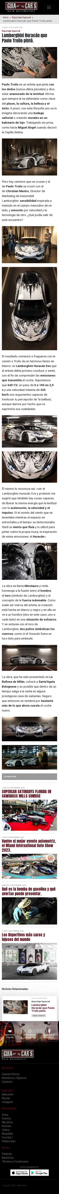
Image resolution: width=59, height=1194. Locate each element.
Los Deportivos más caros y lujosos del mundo (23, 937)
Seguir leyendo (39, 1016)
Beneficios (8, 1157)
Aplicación (7, 1094)
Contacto (7, 1081)
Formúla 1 (7, 1137)
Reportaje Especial (21, 17)
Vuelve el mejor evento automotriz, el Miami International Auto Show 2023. (29, 845)
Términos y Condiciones (15, 1161)
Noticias (6, 1126)
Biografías (7, 1133)
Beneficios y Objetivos (14, 1077)
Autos (5, 1114)
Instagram (7, 1101)
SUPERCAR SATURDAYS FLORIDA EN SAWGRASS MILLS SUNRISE (26, 794)
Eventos (6, 1118)
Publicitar (7, 1153)
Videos (6, 1129)
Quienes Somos (11, 1074)
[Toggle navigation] (49, 7)
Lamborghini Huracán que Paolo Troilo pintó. (43, 1007)
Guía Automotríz (21, 11)
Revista (6, 1098)
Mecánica (7, 1122)
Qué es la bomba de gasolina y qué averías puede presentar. (29, 891)
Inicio (5, 17)
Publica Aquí (8, 1141)
